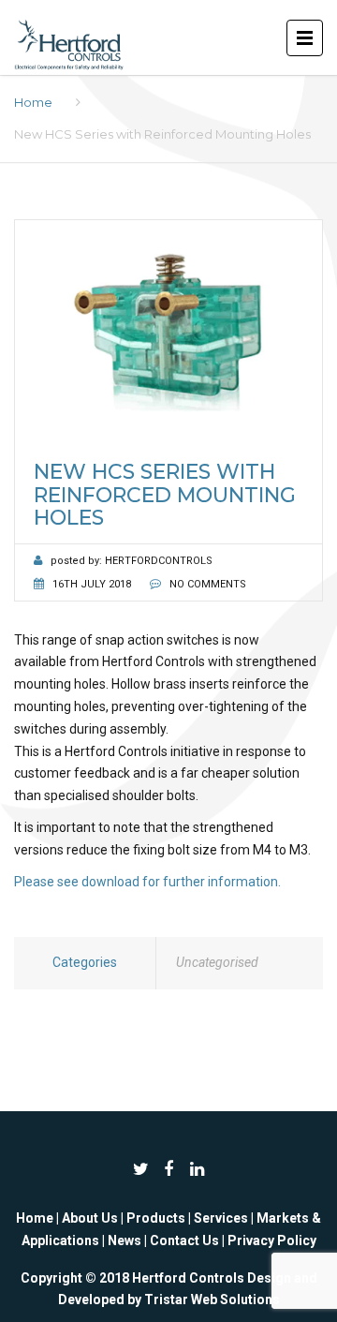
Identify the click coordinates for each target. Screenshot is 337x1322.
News (124, 1240)
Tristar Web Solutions (212, 1299)
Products (155, 1218)
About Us (90, 1218)
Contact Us (184, 1240)
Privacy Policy (271, 1240)
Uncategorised (217, 962)
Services (221, 1218)
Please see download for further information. (147, 881)
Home (33, 102)
